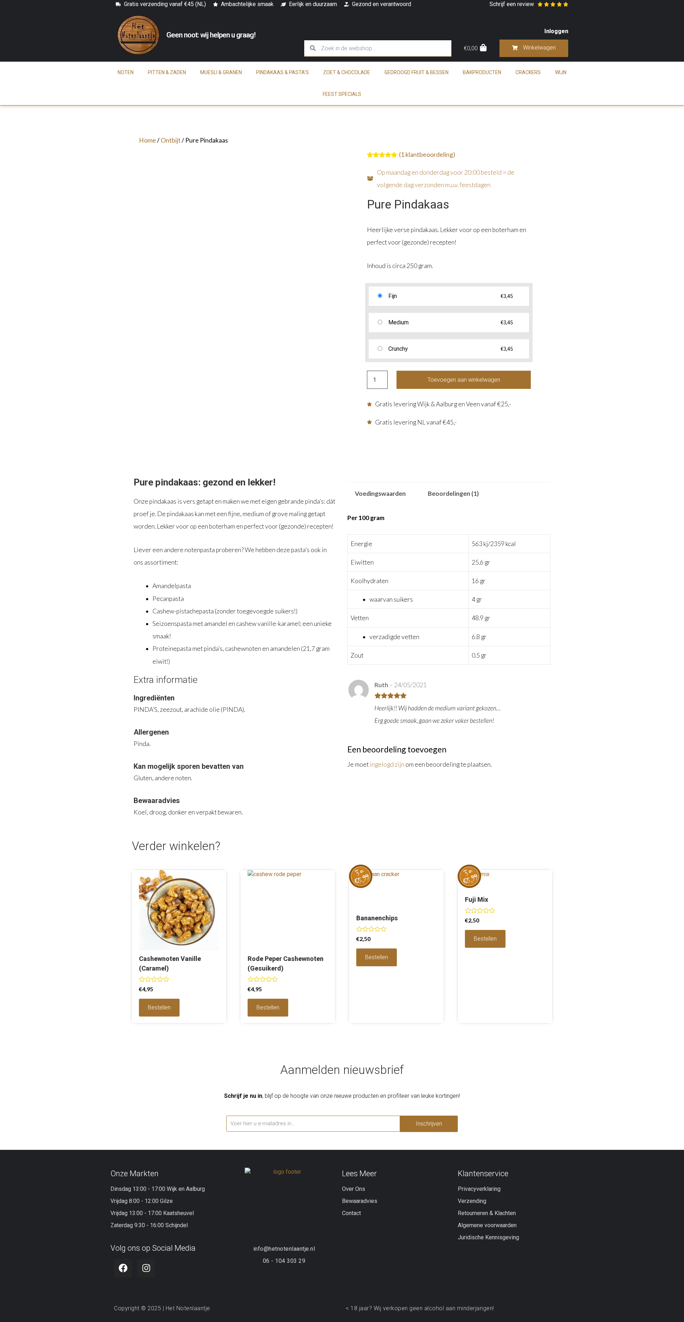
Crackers (528, 72)
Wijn (560, 72)
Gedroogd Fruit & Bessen (416, 72)
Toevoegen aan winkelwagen (464, 379)
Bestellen (159, 1007)
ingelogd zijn (387, 764)
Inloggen (556, 31)
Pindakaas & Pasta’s (282, 72)
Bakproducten (482, 72)
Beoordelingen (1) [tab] (453, 493)
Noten (126, 72)
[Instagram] (146, 1268)
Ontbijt (171, 140)
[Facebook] (123, 1268)
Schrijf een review (511, 4)
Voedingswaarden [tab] (380, 493)
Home (147, 140)
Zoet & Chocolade (346, 72)
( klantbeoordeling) (427, 154)
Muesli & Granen (221, 72)
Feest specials (342, 94)
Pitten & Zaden (167, 72)
